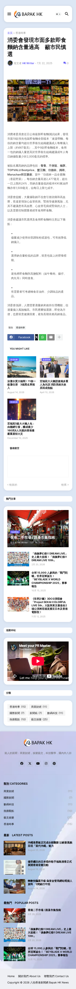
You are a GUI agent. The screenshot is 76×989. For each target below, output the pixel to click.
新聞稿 (36, 713)
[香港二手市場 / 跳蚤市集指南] (14, 915)
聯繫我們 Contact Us (56, 976)
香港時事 (20, 33)
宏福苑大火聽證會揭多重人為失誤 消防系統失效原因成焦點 (54, 384)
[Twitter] (36, 337)
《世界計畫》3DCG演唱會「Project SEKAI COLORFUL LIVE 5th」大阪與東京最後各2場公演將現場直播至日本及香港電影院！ (50, 605)
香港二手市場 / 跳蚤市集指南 (44, 909)
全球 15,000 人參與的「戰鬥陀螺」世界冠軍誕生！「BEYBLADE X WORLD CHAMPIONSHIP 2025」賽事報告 (50, 579)
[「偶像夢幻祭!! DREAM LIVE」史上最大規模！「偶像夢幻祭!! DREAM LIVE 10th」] (18, 559)
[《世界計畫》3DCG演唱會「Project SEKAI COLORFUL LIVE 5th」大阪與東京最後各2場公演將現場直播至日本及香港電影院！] (18, 604)
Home (11, 976)
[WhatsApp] (42, 337)
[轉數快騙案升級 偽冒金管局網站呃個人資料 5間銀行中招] (14, 886)
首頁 (10, 33)
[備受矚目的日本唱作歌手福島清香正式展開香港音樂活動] (14, 867)
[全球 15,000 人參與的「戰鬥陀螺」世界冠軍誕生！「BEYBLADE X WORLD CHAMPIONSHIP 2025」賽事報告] (18, 578)
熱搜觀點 (18, 719)
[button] (9, 14)
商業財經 (39, 706)
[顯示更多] (59, 337)
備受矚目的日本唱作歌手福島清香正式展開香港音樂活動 (50, 863)
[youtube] (38, 763)
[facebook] (22, 763)
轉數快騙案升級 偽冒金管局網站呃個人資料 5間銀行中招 (50, 882)
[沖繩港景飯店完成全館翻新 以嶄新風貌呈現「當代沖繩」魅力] (14, 848)
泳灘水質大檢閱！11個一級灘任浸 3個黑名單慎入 (21, 384)
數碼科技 (55, 713)
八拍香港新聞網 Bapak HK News (49, 982)
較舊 (64, 484)
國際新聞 (17, 713)
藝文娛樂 (39, 719)
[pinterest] (54, 763)
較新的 (13, 484)
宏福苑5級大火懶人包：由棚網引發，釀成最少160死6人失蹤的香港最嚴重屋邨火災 (21, 428)
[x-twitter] (30, 763)
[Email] (51, 337)
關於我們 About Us (29, 976)
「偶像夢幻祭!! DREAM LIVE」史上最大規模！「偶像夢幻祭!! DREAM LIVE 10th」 (50, 557)
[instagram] (46, 763)
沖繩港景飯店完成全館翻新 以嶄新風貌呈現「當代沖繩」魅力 (50, 844)
